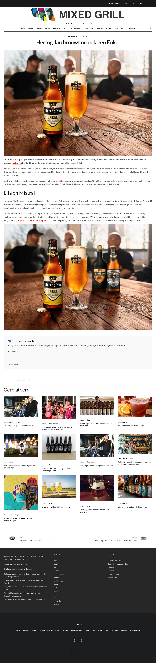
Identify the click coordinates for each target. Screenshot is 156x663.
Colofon (111, 567)
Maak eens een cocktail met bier (131, 426)
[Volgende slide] (150, 389)
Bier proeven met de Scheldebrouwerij (133, 507)
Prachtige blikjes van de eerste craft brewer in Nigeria (18, 519)
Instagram (16, 564)
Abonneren (13, 364)
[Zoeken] (148, 3)
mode (85, 28)
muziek (31, 28)
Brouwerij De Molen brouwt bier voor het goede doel (96, 424)
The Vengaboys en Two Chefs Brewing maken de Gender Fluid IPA (57, 428)
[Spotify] (141, 3)
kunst (23, 28)
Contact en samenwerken (118, 564)
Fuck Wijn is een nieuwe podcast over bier (96, 465)
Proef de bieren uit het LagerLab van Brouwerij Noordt (56, 469)
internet (17, 422)
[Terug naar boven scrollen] (78, 640)
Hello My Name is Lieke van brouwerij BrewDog (95, 511)
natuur (56, 598)
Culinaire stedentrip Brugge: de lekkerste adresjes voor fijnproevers (134, 463)
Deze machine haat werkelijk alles (34, 539)
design (39, 28)
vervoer (131, 28)
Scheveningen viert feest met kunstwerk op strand (115, 539)
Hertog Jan (17, 163)
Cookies (111, 571)
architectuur (74, 28)
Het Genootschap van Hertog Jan (32, 220)
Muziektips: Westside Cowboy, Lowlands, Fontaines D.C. (25, 599)
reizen (47, 28)
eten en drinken (59, 28)
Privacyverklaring (115, 574)
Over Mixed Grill (114, 561)
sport (123, 28)
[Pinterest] (133, 3)
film (92, 28)
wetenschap (58, 604)
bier (63, 181)
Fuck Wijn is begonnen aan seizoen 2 (18, 426)
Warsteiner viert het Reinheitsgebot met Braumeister (20, 466)
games (108, 28)
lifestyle (55, 423)
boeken (100, 28)
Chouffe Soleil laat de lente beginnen (56, 507)
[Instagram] (126, 3)
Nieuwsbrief (112, 577)
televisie (57, 601)
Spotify (25, 564)
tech (116, 28)
